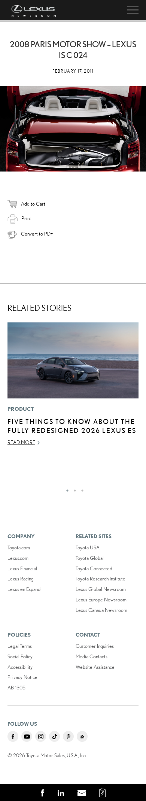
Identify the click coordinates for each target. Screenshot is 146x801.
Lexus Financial (22, 568)
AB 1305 (16, 688)
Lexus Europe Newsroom (101, 600)
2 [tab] (73, 489)
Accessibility (20, 667)
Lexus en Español (24, 589)
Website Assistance (95, 667)
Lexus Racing (20, 579)
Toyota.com (18, 547)
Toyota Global (90, 558)
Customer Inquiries (95, 646)
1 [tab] (65, 489)
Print (26, 218)
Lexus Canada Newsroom (101, 610)
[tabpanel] (73, 387)
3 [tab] (80, 489)
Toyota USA (88, 547)
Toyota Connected (94, 568)
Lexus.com (17, 558)
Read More (21, 442)
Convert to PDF (37, 234)
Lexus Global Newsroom (101, 589)
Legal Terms (19, 646)
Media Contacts (91, 656)
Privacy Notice (22, 677)
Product (20, 409)
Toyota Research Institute (100, 579)
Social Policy (20, 656)
